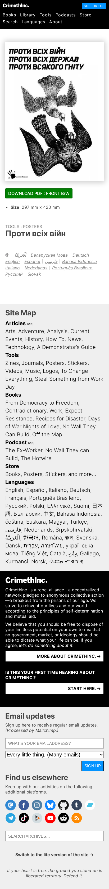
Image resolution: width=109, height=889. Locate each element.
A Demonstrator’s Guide (66, 347)
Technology (19, 347)
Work (55, 410)
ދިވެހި (73, 553)
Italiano (12, 267)
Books (9, 14)
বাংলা (69, 537)
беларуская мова (49, 255)
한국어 (31, 537)
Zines (12, 363)
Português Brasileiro (72, 267)
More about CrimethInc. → (69, 656)
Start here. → (84, 688)
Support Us (94, 6)
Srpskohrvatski (74, 530)
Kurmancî (16, 561)
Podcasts (66, 14)
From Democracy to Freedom (41, 403)
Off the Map (47, 434)
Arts (10, 331)
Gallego (89, 553)
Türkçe (78, 522)
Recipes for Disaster (60, 418)
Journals (32, 363)
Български (26, 514)
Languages (33, 21)
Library (28, 14)
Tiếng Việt (34, 553)
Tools (46, 14)
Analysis (57, 331)
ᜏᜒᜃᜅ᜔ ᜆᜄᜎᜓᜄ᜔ (66, 561)
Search (10, 21)
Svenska (86, 537)
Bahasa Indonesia (79, 261)
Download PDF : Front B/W (39, 193)
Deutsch (80, 255)
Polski (36, 506)
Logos (50, 371)
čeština (14, 522)
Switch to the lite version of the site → (54, 854)
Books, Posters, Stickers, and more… (50, 474)
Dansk (13, 545)
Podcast (16, 442)
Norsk (38, 561)
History (34, 339)
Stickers (77, 363)
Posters (32, 226)
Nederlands (36, 267)
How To (55, 339)
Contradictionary (26, 410)
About (55, 21)
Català (58, 553)
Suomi (81, 506)
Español (32, 261)
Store (86, 14)
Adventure (31, 331)
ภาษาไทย (52, 545)
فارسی (51, 261)
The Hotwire (36, 458)
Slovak (34, 274)
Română (52, 537)
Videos (13, 371)
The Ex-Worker (23, 450)
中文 (48, 514)
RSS (30, 324)
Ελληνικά (59, 506)
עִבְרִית (31, 545)
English (12, 261)
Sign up (92, 766)
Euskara (36, 522)
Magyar (58, 522)
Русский (14, 274)
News (74, 339)
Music (32, 371)
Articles (15, 323)
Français (15, 498)
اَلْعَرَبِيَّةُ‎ (20, 255)
